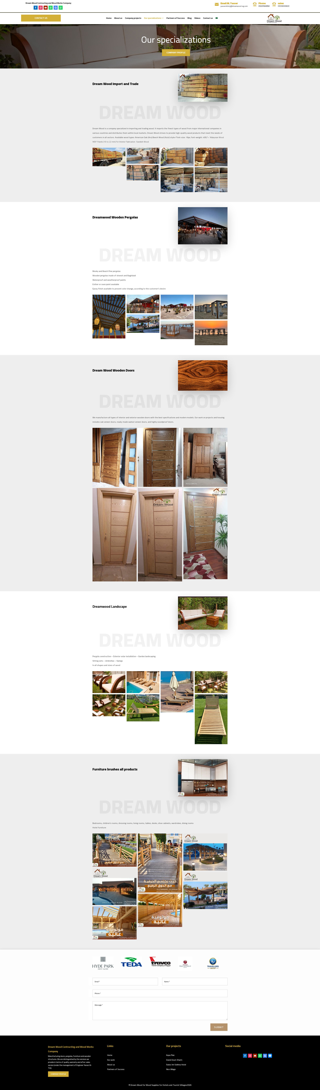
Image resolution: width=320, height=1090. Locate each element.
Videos (197, 18)
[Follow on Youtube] (46, 8)
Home (109, 18)
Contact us (41, 18)
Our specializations (152, 18)
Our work (111, 1060)
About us (118, 18)
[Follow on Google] (56, 8)
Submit (219, 1027)
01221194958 (264, 6)
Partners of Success (175, 18)
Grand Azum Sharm (174, 1060)
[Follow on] (270, 1056)
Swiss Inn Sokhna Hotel (176, 1064)
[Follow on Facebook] (36, 8)
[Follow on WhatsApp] (51, 8)
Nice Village (171, 1069)
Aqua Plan (170, 1055)
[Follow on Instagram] (41, 8)
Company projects (133, 18)
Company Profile (176, 52)
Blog (190, 18)
